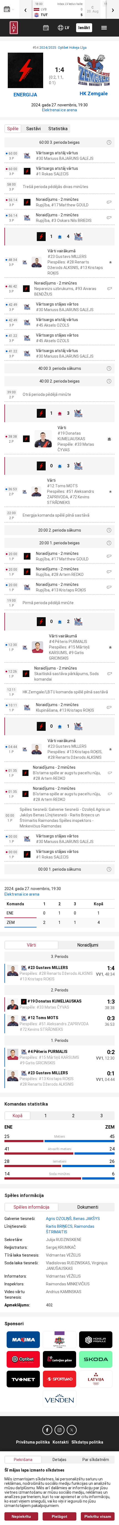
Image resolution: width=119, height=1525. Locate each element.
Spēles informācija (31, 1207)
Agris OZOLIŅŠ (59, 1218)
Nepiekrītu (21, 1516)
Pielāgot (59, 1516)
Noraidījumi (87, 945)
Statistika (58, 128)
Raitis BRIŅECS (59, 1226)
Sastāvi (33, 128)
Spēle (13, 128)
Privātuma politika (33, 1442)
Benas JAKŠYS (86, 1218)
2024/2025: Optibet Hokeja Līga (63, 48)
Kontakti (61, 1442)
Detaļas (59, 1459)
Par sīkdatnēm (95, 1459)
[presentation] (25, 9)
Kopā (17, 1115)
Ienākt (84, 27)
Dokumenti (87, 1207)
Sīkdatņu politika (87, 1442)
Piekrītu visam (97, 1516)
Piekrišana (23, 1459)
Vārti (31, 945)
